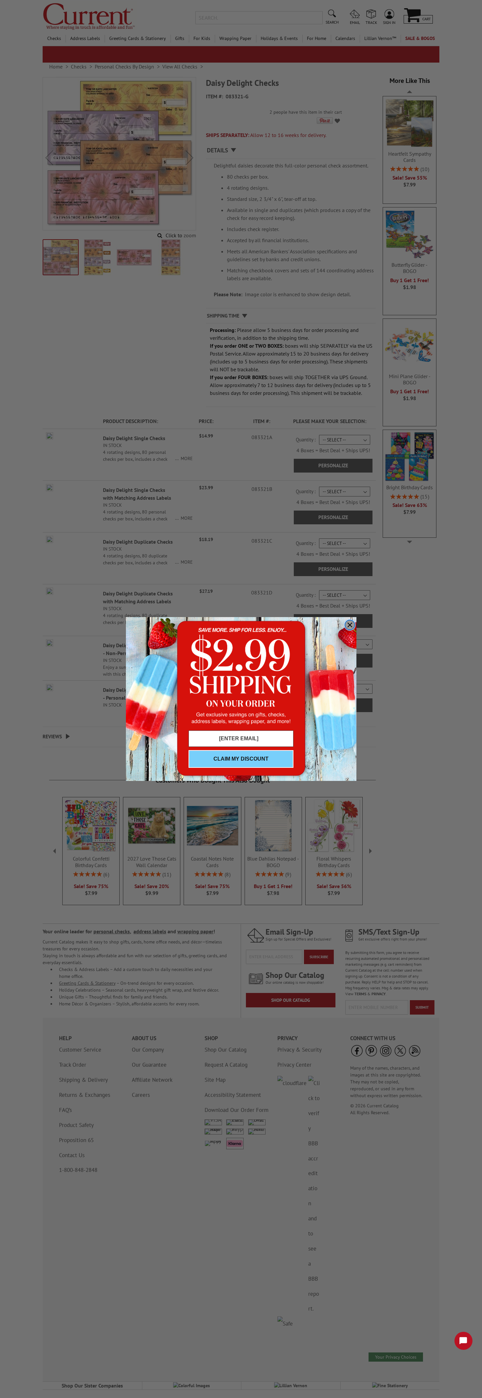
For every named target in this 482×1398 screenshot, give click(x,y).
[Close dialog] (350, 625)
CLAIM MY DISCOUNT (241, 759)
